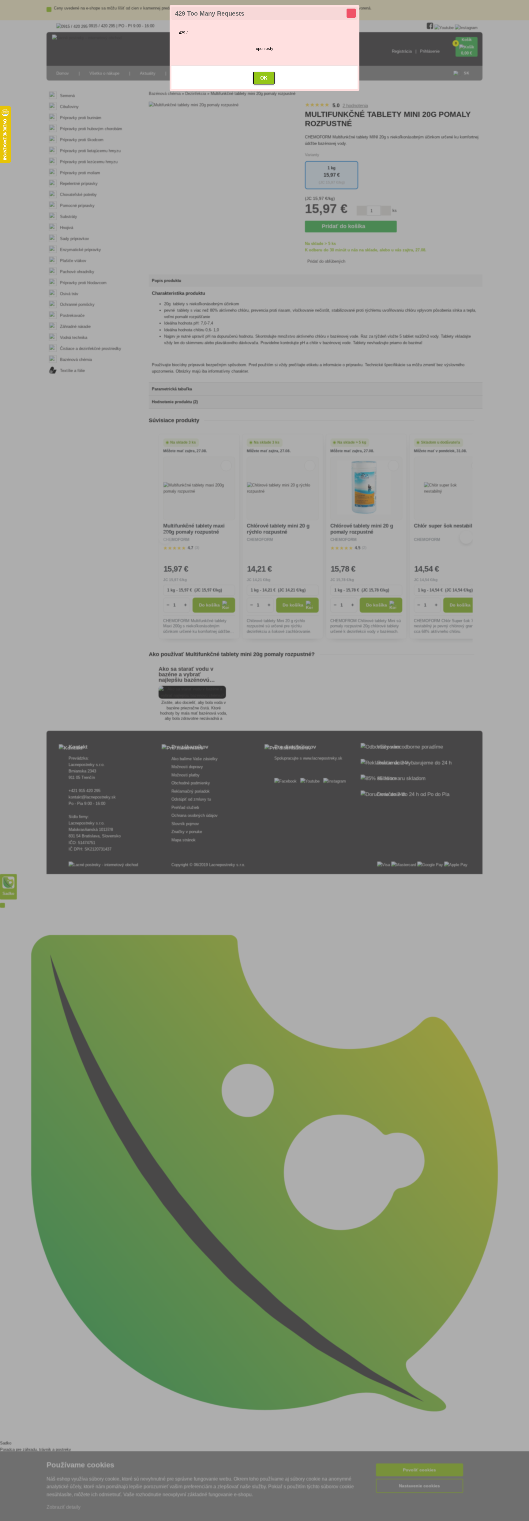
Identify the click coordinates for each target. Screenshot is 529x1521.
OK (264, 78)
